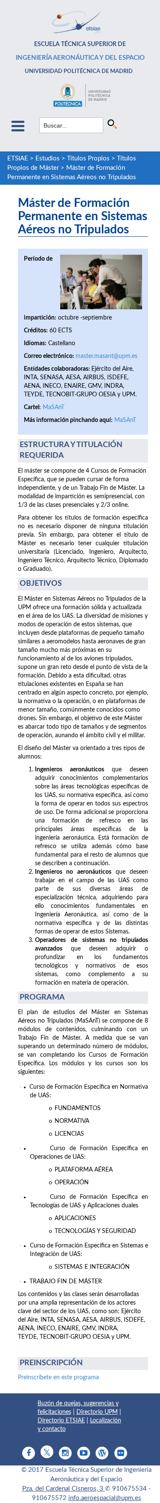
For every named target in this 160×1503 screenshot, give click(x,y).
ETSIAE (17, 158)
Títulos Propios (88, 158)
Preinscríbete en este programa (58, 1378)
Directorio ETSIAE (61, 1421)
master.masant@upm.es (106, 356)
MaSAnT (53, 407)
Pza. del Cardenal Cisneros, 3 (63, 1489)
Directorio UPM (97, 1412)
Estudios (47, 158)
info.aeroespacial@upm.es (104, 1498)
